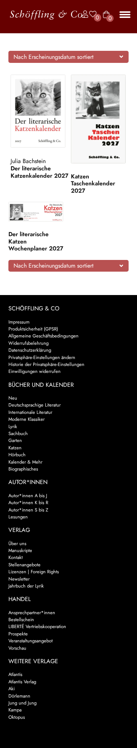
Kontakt (15, 557)
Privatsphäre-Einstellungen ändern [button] (41, 357)
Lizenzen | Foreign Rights (33, 571)
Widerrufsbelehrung (28, 343)
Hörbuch (17, 454)
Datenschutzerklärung (29, 350)
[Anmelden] (83, 14)
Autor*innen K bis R (28, 502)
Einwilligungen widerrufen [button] (34, 371)
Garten (15, 440)
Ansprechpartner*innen (31, 612)
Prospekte (18, 633)
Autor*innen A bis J (27, 495)
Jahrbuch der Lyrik (26, 585)
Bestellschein (21, 619)
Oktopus (16, 717)
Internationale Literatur (30, 412)
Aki (11, 688)
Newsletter (19, 578)
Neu (12, 397)
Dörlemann (19, 695)
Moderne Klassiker (26, 419)
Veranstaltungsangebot (30, 640)
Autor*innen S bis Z (28, 509)
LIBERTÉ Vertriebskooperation (37, 626)
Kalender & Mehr (25, 461)
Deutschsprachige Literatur (34, 404)
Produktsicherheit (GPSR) (33, 328)
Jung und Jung (22, 702)
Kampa (15, 709)
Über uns (17, 543)
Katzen (15, 447)
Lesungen (18, 516)
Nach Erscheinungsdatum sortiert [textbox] (54, 57)
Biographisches (23, 468)
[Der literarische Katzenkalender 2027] (39, 111)
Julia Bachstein (28, 161)
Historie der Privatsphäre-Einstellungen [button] (46, 364)
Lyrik (12, 426)
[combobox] (68, 57)
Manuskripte (20, 550)
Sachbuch (18, 433)
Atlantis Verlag (22, 681)
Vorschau (17, 648)
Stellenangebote (24, 564)
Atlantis (15, 674)
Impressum (19, 321)
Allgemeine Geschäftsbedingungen (43, 335)
